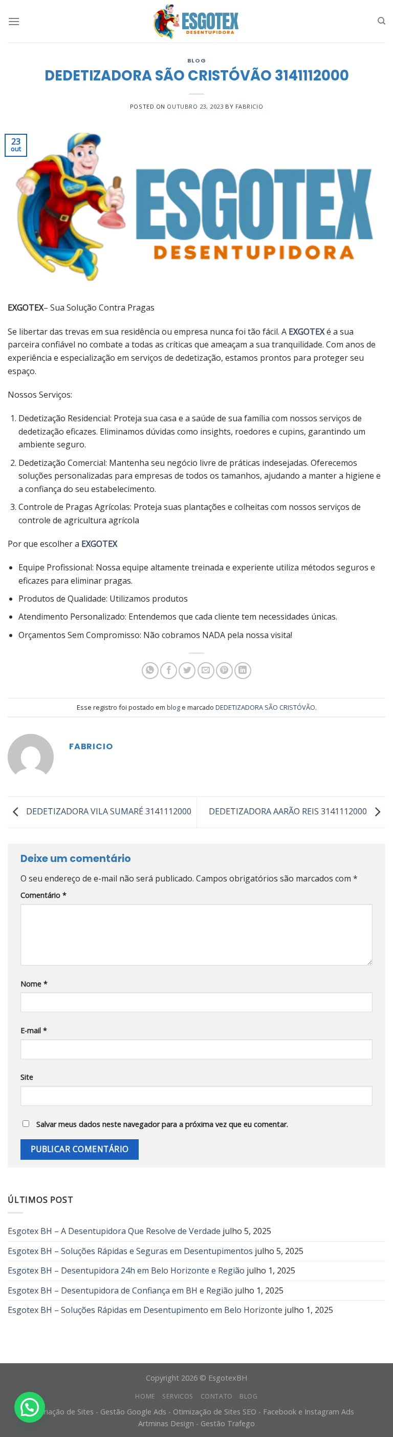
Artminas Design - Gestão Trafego (196, 1423)
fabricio (249, 106)
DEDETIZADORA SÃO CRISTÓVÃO (265, 707)
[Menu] (14, 21)
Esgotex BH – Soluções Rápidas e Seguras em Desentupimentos (130, 1251)
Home (145, 1396)
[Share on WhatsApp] (150, 670)
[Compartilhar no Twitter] (187, 670)
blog (196, 60)
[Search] (381, 21)
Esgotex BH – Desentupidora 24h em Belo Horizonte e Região (126, 1270)
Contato (217, 1396)
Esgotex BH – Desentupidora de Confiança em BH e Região (120, 1290)
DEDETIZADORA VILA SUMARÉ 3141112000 (107, 811)
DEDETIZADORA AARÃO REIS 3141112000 (289, 811)
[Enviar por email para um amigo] (206, 670)
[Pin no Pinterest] (224, 670)
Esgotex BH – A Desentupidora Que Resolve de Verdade (114, 1231)
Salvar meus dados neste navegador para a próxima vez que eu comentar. (162, 1124)
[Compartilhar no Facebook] (168, 670)
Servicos (177, 1396)
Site (26, 1077)
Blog (248, 1396)
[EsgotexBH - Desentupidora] (196, 22)
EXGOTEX (306, 331)
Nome (34, 984)
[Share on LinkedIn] (242, 670)
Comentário (43, 895)
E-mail (33, 1030)
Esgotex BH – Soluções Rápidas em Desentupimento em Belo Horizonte (145, 1310)
